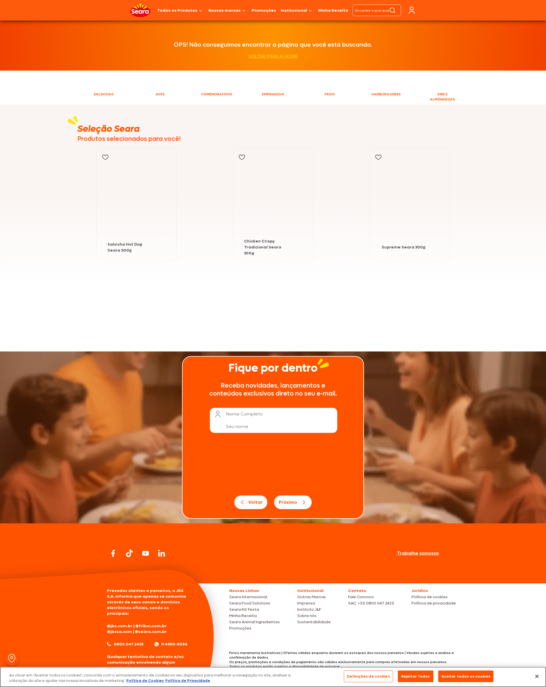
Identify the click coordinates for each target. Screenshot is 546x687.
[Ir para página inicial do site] (273, 572)
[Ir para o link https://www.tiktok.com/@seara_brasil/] (129, 553)
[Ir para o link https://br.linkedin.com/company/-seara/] (161, 553)
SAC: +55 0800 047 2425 (371, 603)
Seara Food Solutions (249, 603)
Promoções (264, 10)
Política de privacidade (433, 603)
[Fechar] (537, 676)
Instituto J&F (309, 609)
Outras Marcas (311, 597)
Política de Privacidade (187, 680)
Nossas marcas (224, 10)
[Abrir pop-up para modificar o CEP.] (12, 658)
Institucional (294, 10)
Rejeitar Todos (415, 676)
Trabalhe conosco (418, 553)
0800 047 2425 (129, 644)
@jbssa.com (119, 631)
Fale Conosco (361, 597)
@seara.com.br (151, 631)
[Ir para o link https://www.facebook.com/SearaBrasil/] (113, 553)
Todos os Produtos (177, 10)
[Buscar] (392, 10)
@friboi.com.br (150, 626)
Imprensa (306, 603)
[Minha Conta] (412, 10)
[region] (273, 677)
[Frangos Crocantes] (378, 308)
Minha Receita (333, 10)
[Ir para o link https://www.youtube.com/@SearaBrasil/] (145, 553)
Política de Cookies (145, 680)
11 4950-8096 (174, 644)
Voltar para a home (273, 56)
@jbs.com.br (120, 626)
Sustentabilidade (314, 622)
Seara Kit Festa (244, 609)
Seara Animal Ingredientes (254, 622)
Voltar (255, 502)
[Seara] (140, 10)
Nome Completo (244, 414)
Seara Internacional (248, 597)
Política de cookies (429, 597)
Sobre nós (307, 615)
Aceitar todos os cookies (465, 676)
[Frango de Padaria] (168, 308)
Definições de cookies (368, 676)
